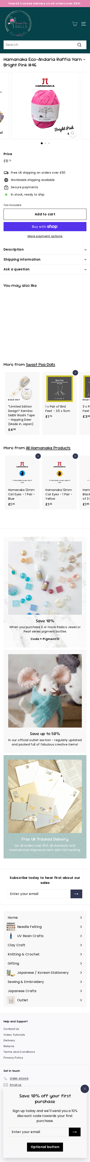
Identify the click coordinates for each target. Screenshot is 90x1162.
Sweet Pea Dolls (40, 364)
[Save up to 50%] (45, 691)
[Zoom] (72, 133)
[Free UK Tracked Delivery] (45, 796)
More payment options (45, 236)
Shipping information (22, 259)
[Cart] (75, 24)
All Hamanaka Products (48, 447)
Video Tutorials (14, 1035)
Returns (9, 1046)
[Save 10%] (45, 578)
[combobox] (45, 44)
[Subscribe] (75, 1132)
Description (14, 249)
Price (8, 154)
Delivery (9, 1040)
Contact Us (11, 1029)
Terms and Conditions (19, 1052)
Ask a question (17, 269)
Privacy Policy (13, 1058)
